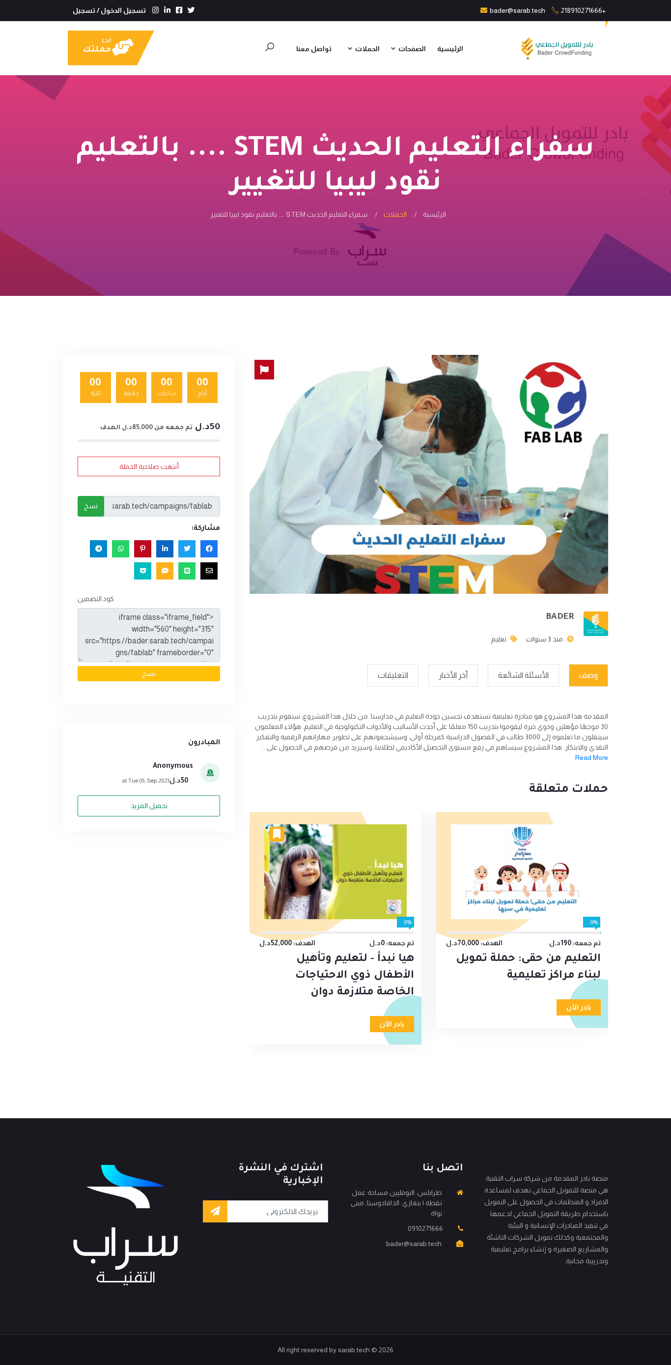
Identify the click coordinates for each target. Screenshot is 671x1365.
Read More (591, 757)
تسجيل (84, 10)
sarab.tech (354, 1350)
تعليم (498, 639)
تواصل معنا (314, 49)
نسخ (91, 506)
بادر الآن (578, 1007)
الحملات (367, 49)
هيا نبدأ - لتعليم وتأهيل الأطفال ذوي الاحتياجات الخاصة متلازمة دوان (354, 976)
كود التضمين (96, 599)
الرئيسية (450, 49)
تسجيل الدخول (123, 10)
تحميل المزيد (149, 806)
